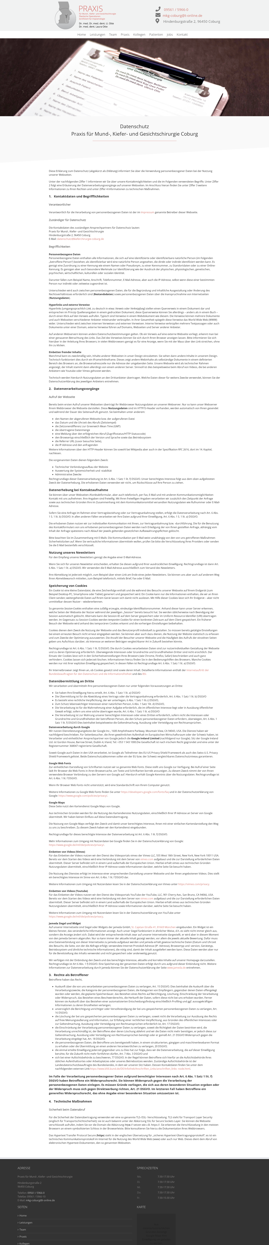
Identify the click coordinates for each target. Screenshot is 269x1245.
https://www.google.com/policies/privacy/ (83, 795)
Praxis (23, 1236)
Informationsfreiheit (120, 674)
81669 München (166, 927)
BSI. (144, 674)
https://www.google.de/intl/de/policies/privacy (76, 916)
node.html (183, 1068)
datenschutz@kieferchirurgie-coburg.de (80, 239)
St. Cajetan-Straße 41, (143, 927)
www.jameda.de (176, 967)
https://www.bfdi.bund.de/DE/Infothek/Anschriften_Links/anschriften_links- (133, 1068)
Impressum (147, 212)
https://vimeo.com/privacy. (194, 884)
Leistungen (25, 1222)
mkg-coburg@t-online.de (182, 15)
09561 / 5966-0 (176, 9)
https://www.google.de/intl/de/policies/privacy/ (76, 845)
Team (22, 1229)
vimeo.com (147, 859)
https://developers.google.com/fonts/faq (145, 792)
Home (23, 1215)
